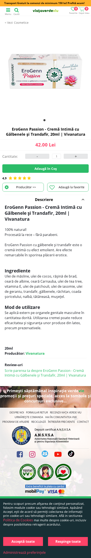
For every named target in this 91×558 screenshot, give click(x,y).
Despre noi (17, 412)
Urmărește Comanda (29, 417)
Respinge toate (68, 541)
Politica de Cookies (18, 520)
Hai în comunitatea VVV (61, 417)
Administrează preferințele (24, 552)
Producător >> (26, 187)
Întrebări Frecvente (61, 422)
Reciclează (38, 422)
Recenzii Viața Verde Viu (65, 412)
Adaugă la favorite (71, 187)
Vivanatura (35, 353)
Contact (83, 422)
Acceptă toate (23, 541)
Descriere (44, 199)
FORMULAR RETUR (37, 412)
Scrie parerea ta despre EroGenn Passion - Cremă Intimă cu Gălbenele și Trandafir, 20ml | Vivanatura (45, 373)
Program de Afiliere (15, 422)
